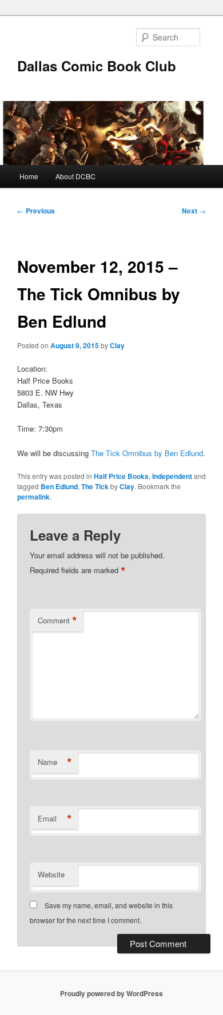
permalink (33, 497)
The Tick (95, 486)
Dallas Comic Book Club (96, 65)
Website (51, 874)
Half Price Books (121, 476)
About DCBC (75, 176)
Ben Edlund (59, 486)
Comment (57, 620)
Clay (117, 345)
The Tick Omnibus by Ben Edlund (147, 453)
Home (28, 176)
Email (55, 818)
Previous (36, 211)
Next (194, 211)
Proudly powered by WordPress (111, 993)
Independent (172, 476)
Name (55, 762)
